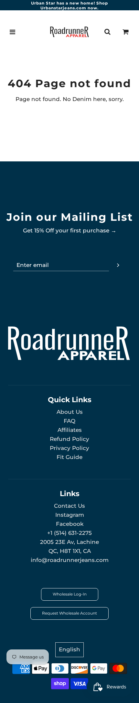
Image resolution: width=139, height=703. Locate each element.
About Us (70, 412)
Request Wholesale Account (69, 613)
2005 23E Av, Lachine (69, 542)
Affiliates (70, 430)
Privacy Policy (69, 448)
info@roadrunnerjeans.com (70, 560)
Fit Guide (69, 457)
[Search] (107, 32)
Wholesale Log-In (70, 594)
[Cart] (126, 32)
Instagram (69, 515)
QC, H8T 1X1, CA (69, 551)
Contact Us (69, 506)
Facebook (69, 524)
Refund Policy (69, 439)
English (69, 649)
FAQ (69, 421)
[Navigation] (12, 32)
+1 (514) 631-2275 (69, 533)
